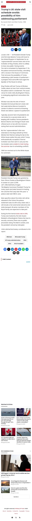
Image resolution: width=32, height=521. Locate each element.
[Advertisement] (16, 333)
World (3, 6)
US (10, 244)
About (4, 511)
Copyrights (22, 511)
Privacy (27, 511)
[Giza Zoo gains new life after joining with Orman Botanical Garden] (5, 490)
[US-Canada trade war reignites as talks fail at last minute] (8, 432)
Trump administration (13, 240)
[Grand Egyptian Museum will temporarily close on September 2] (5, 483)
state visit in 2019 (21, 214)
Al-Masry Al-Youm (20, 508)
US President (19, 244)
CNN (4, 25)
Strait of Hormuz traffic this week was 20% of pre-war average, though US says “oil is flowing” (8, 420)
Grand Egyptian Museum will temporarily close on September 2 (20, 481)
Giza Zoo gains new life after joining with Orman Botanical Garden (19, 489)
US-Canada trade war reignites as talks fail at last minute (8, 439)
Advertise (9, 511)
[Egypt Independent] (16, 2)
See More (16, 497)
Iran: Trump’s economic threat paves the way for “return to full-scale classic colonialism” (24, 420)
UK (25, 240)
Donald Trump (20, 237)
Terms (16, 513)
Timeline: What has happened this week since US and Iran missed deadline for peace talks (24, 440)
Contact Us (15, 511)
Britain (10, 237)
